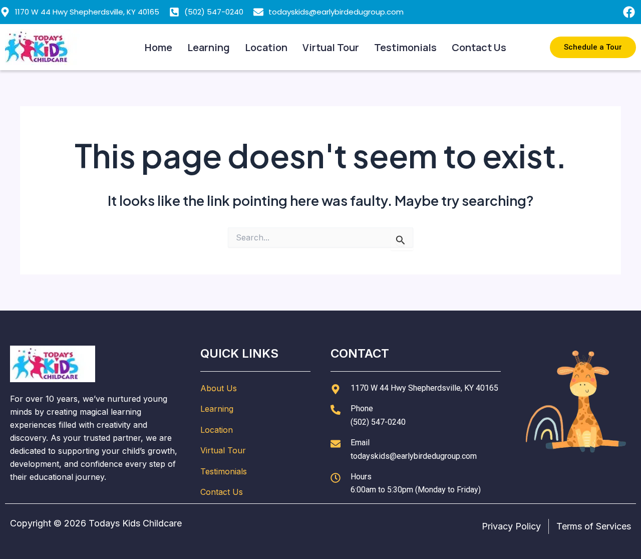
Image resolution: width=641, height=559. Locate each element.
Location (266, 47)
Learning (208, 47)
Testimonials (405, 47)
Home (158, 47)
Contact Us (479, 47)
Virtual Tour (330, 47)
